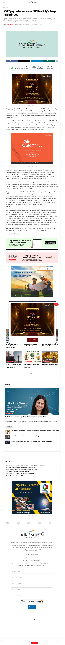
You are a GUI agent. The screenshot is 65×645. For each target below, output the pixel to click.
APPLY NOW (32, 340)
